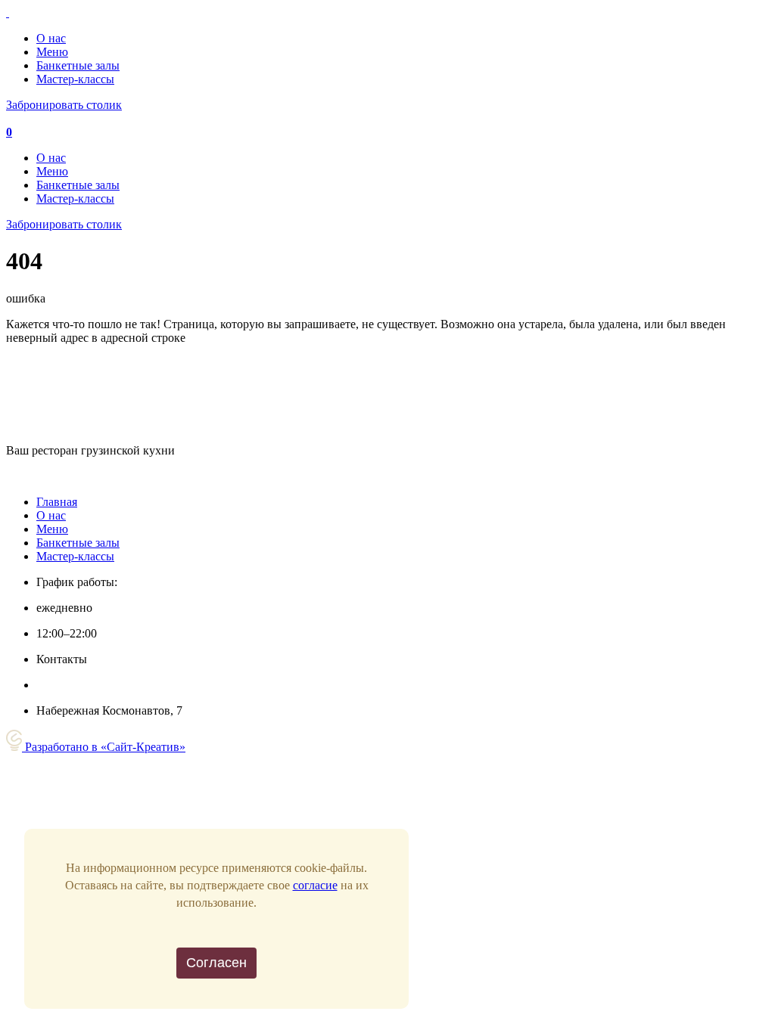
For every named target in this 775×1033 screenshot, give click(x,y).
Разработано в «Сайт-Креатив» (103, 746)
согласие (315, 885)
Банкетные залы (78, 65)
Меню (52, 51)
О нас (51, 38)
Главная (56, 501)
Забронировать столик (64, 104)
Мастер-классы (75, 79)
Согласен (216, 962)
